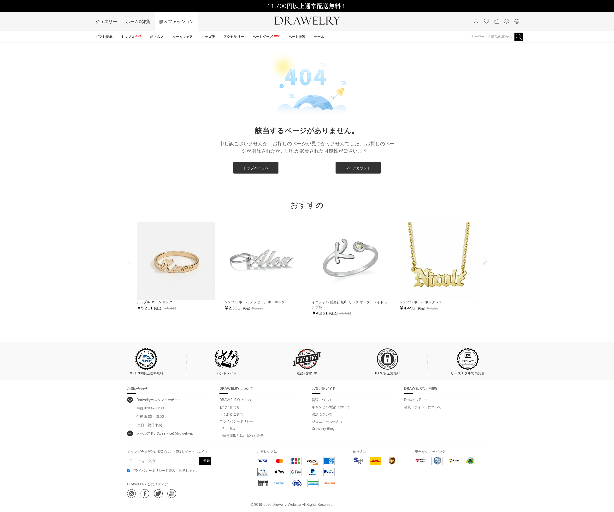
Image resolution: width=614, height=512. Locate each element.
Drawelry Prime (416, 400)
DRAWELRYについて (236, 400)
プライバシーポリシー (236, 421)
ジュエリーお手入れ (327, 421)
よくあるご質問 (231, 414)
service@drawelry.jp (177, 433)
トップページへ (256, 168)
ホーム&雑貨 (138, 21)
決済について (322, 414)
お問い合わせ (229, 407)
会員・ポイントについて (422, 407)
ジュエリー (106, 21)
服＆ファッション (176, 21)
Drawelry (279, 504)
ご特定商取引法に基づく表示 (241, 436)
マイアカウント (358, 168)
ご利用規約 (227, 428)
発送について (322, 400)
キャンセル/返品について (331, 407)
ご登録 (205, 461)
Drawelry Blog (323, 428)
